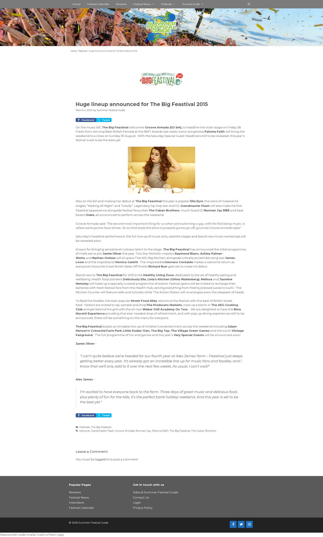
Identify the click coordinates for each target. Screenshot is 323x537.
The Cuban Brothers (203, 430)
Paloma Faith (160, 430)
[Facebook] (233, 524)
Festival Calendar (98, 4)
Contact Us (141, 497)
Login (137, 502)
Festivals (166, 4)
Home (76, 4)
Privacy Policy (142, 507)
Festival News (142, 4)
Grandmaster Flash (102, 430)
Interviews (76, 502)
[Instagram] (249, 524)
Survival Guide (191, 4)
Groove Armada (124, 430)
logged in (102, 459)
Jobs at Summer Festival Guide (155, 492)
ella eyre (84, 430)
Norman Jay (143, 430)
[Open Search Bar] (249, 4)
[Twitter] (241, 524)
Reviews (121, 4)
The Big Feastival (101, 427)
